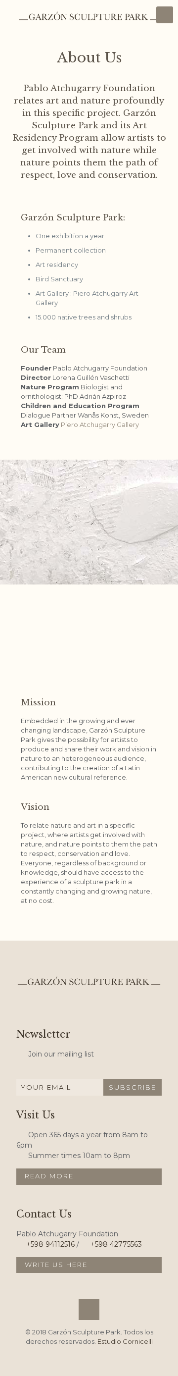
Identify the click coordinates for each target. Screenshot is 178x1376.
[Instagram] (89, 1358)
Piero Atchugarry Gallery (100, 424)
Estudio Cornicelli (125, 1341)
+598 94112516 (50, 1244)
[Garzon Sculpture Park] (89, 14)
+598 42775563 (116, 1244)
